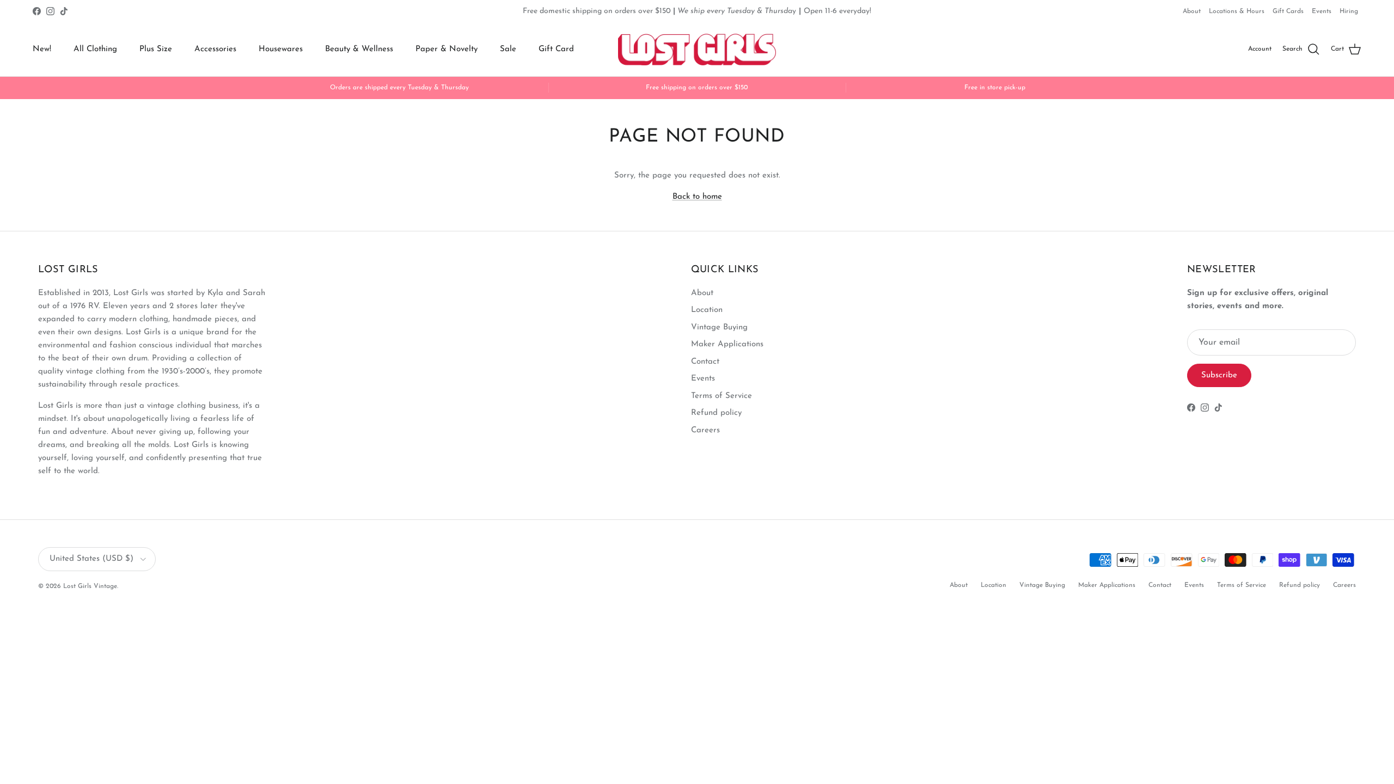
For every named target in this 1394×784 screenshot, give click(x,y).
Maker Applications (727, 344)
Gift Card (556, 49)
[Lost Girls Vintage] (697, 49)
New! (42, 49)
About (1192, 11)
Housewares (281, 49)
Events (1321, 11)
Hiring (1349, 11)
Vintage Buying (719, 327)
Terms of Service (721, 396)
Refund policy (716, 413)
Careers (705, 430)
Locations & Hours (1236, 11)
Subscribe (1219, 375)
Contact (705, 362)
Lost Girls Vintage (90, 586)
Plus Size (155, 49)
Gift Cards (1288, 11)
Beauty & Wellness (359, 49)
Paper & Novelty (446, 49)
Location (707, 310)
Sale (508, 49)
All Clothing (95, 49)
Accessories (215, 49)
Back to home (697, 197)
